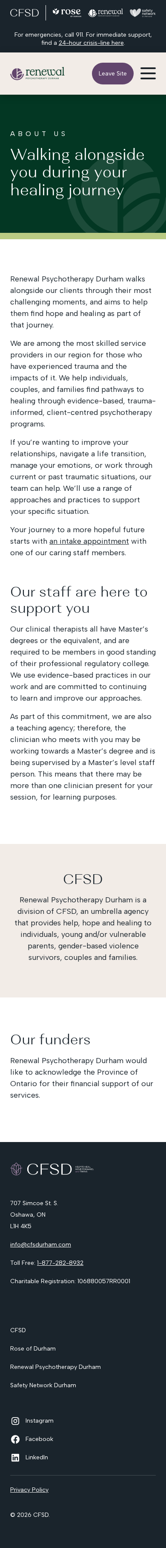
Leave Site (113, 73)
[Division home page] (38, 73)
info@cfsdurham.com (40, 1244)
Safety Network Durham (43, 1385)
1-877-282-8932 (60, 1263)
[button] (148, 73)
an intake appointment (89, 541)
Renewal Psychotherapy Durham (55, 1367)
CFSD (18, 1330)
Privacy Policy (29, 1489)
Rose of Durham (33, 1348)
